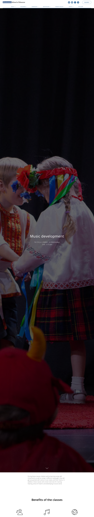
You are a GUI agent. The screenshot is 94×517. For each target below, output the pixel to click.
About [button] (13, 6)
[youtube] (69, 2)
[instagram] (72, 2)
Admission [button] (34, 6)
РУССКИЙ (80, 6)
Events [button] (71, 6)
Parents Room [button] (59, 6)
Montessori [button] (46, 6)
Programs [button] (23, 6)
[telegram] (78, 2)
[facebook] (75, 2)
